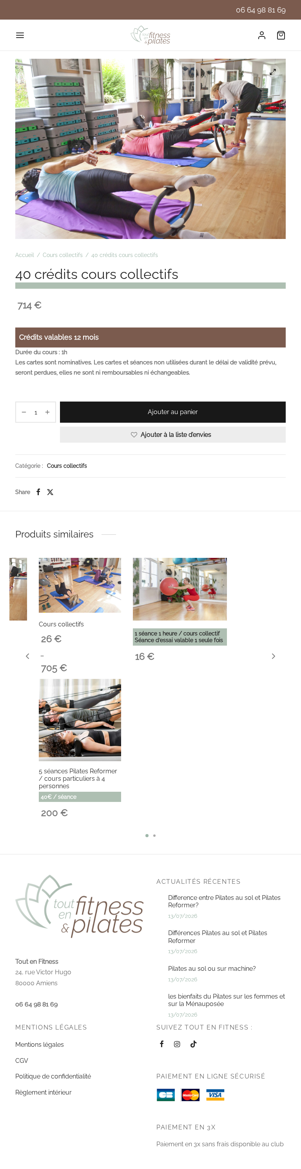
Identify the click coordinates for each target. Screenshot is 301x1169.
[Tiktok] (193, 1044)
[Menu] (20, 35)
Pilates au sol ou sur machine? (212, 968)
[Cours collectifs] (80, 585)
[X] (50, 492)
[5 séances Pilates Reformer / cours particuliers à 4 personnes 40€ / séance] (80, 720)
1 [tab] (147, 835)
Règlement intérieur (43, 1092)
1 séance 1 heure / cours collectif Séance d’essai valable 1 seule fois (179, 636)
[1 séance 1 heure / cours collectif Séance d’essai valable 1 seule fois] (180, 589)
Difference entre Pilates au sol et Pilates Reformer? (224, 901)
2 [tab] (154, 835)
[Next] (273, 656)
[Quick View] (15, 586)
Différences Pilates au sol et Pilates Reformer (217, 936)
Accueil (24, 255)
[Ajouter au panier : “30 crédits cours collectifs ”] (15, 568)
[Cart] (281, 35)
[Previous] (27, 656)
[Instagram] (177, 1044)
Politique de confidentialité (53, 1076)
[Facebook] (38, 492)
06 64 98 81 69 (261, 9)
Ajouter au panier (173, 412)
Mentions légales (39, 1044)
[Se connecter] (262, 35)
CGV (21, 1060)
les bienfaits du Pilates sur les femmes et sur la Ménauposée (226, 1000)
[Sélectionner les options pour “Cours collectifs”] (110, 568)
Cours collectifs (63, 255)
